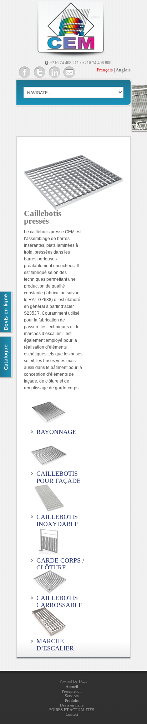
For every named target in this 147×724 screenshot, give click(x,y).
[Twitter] (39, 72)
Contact (72, 714)
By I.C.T (80, 681)
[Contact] (69, 72)
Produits (71, 700)
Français (105, 70)
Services (71, 696)
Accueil (72, 686)
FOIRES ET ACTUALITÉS (71, 710)
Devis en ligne (71, 705)
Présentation (72, 691)
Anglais (123, 70)
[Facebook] (24, 72)
